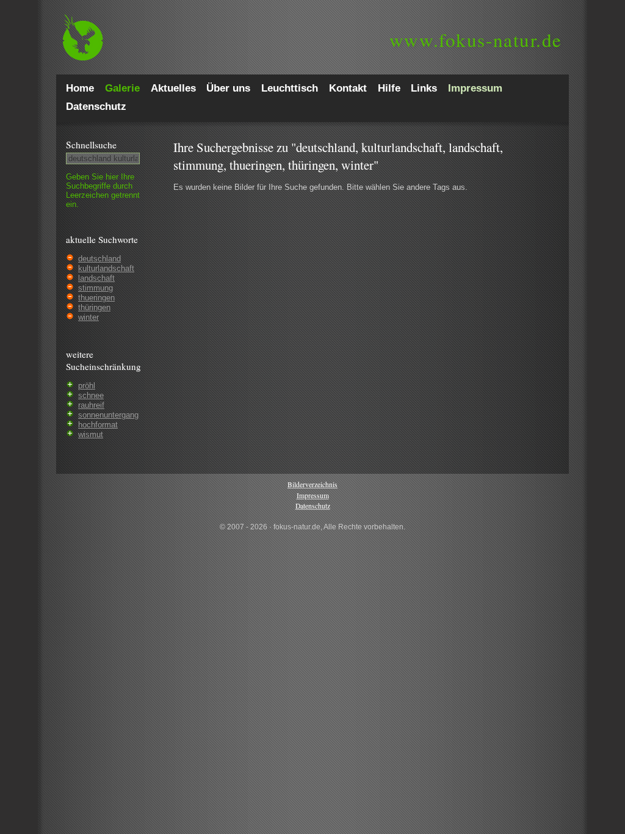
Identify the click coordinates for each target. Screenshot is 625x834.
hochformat (98, 424)
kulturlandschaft (106, 268)
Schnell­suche (91, 145)
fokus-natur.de (475, 40)
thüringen (94, 307)
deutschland (99, 258)
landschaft (96, 278)
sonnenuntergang (108, 414)
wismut (90, 434)
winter (88, 317)
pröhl (86, 385)
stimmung (95, 287)
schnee (91, 395)
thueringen (96, 297)
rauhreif (91, 405)
